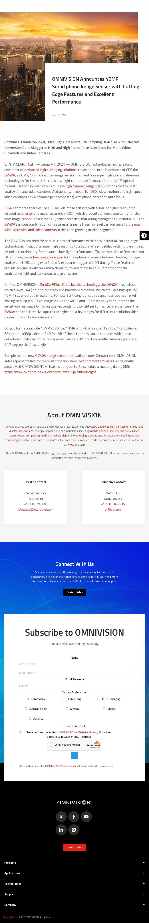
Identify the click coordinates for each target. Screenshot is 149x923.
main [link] (138, 224)
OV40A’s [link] (10, 224)
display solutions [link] (19, 431)
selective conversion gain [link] (44, 257)
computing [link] (32, 435)
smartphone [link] (30, 213)
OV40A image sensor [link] (51, 355)
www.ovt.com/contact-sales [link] (92, 361)
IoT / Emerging (111, 699)
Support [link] (9, 894)
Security (38, 718)
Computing (74, 699)
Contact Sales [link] (75, 592)
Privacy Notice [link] (10, 917)
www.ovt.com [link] (76, 444)
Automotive (38, 699)
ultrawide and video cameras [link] (35, 229)
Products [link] (10, 862)
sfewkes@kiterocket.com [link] (35, 509)
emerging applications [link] (88, 435)
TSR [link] (9, 208)
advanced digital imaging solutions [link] (50, 169)
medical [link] (45, 435)
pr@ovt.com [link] (113, 509)
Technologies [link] (12, 883)
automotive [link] (17, 435)
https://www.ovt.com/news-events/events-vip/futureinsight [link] (50, 372)
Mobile (111, 708)
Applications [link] (12, 873)
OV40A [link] (9, 175)
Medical (74, 708)
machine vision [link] (60, 435)
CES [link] (129, 169)
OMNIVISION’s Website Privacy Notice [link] (83, 732)
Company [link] (10, 905)
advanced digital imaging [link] (113, 426)
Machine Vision (38, 708)
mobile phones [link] (99, 431)
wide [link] (7, 229)
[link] (144, 235)
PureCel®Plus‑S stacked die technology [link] (69, 284)
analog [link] (133, 426)
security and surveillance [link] (124, 431)
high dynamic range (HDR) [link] (85, 186)
